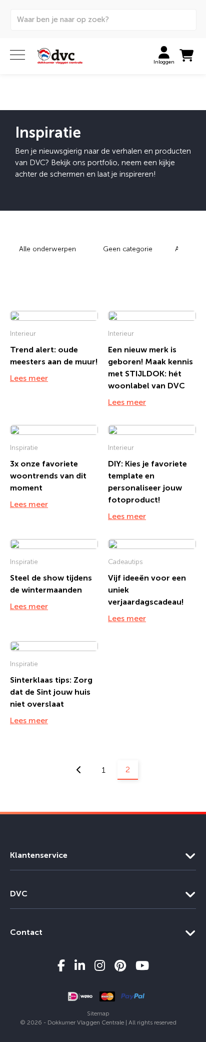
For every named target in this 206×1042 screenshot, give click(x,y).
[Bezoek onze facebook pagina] (61, 965)
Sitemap (98, 1013)
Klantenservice (39, 855)
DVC (19, 893)
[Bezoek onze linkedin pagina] (79, 965)
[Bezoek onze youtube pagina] (142, 965)
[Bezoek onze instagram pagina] (99, 965)
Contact (26, 932)
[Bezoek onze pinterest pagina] (120, 965)
